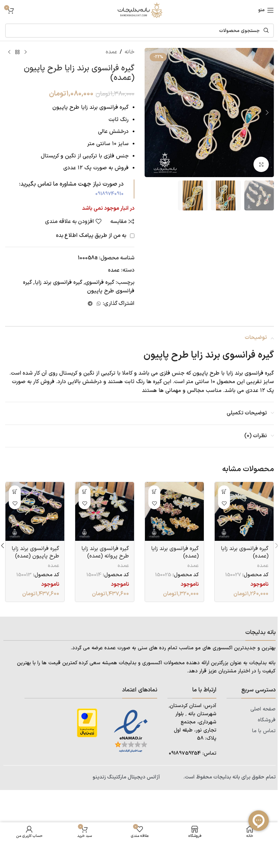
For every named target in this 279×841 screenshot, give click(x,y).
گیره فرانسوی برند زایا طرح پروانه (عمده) (105, 552)
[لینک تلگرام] (90, 304)
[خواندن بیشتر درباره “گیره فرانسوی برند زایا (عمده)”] (224, 491)
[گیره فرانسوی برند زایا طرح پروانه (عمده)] (104, 511)
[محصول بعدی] (9, 52)
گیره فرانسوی (99, 282)
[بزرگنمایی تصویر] (261, 164)
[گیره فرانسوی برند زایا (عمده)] (244, 511)
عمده (111, 52)
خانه (129, 52)
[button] (267, 112)
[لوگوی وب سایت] (139, 10)
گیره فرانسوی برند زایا (58, 282)
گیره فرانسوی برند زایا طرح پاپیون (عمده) (35, 552)
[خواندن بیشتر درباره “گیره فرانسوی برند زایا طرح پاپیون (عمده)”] (15, 491)
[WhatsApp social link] (99, 304)
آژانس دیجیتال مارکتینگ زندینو (126, 777)
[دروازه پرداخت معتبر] (87, 723)
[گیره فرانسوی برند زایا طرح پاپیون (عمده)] (34, 511)
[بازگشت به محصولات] (17, 52)
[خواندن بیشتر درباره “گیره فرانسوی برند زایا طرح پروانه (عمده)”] (85, 491)
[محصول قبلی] (25, 52)
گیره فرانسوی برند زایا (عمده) (244, 552)
